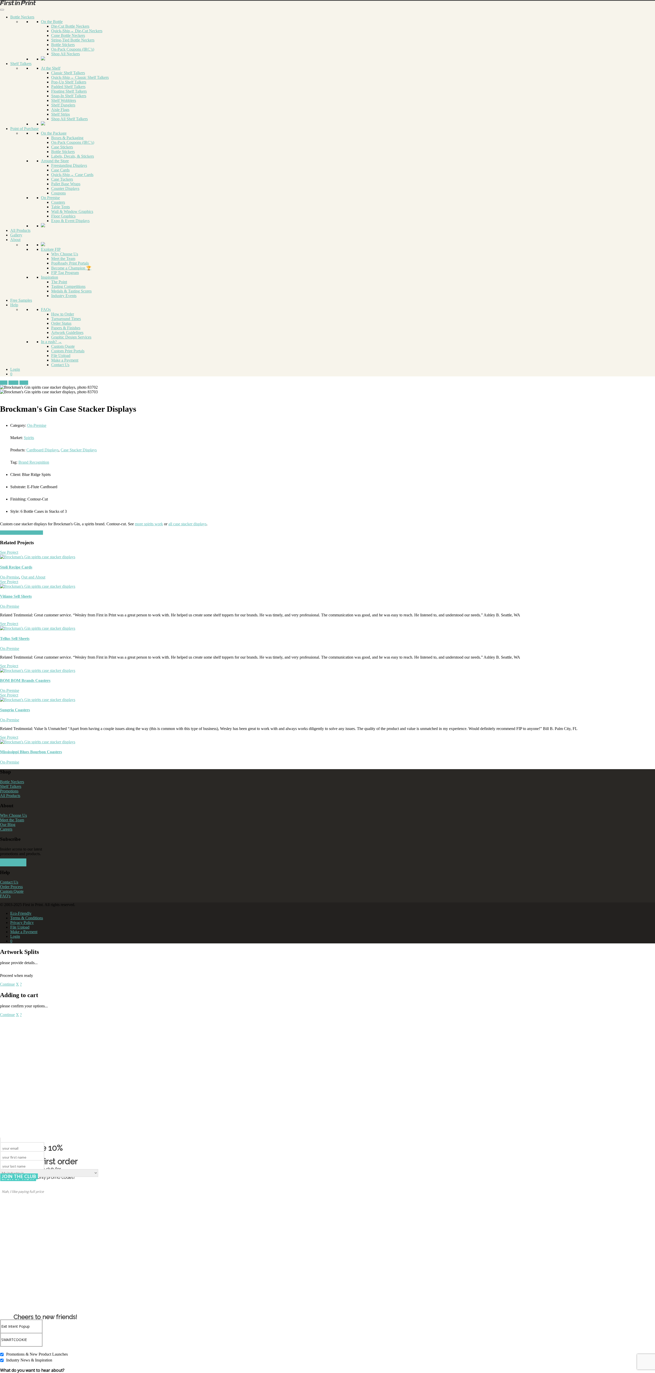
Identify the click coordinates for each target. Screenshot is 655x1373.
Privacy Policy (22, 922)
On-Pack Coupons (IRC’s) (72, 49)
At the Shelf (50, 68)
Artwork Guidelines (67, 332)
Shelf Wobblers (63, 100)
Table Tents (60, 207)
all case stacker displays (187, 524)
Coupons (58, 193)
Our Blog (7, 824)
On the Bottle (52, 21)
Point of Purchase (24, 128)
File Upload (60, 355)
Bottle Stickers (63, 44)
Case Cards (60, 170)
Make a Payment (64, 360)
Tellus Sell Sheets (14, 638)
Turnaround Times (66, 319)
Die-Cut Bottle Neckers (70, 26)
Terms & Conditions (26, 918)
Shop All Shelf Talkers (69, 119)
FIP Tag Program (65, 272)
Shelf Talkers (20, 63)
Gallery (16, 235)
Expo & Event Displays (70, 221)
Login (15, 369)
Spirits (29, 437)
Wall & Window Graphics (72, 211)
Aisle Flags (60, 109)
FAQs (46, 309)
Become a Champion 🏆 (71, 268)
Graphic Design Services (71, 337)
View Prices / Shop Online (21, 532)
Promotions (9, 791)
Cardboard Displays (42, 450)
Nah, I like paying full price (23, 1191)
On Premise (50, 197)
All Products (20, 230)
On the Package (54, 133)
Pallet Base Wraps (65, 184)
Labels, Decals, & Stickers (72, 156)
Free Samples (21, 300)
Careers (6, 829)
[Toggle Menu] (2, 9)
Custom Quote (63, 346)
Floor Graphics (63, 216)
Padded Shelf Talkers (68, 86)
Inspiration (49, 277)
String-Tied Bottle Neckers (72, 40)
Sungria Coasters (15, 710)
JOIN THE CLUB (19, 1176)
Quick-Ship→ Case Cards (72, 174)
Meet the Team (63, 258)
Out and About (33, 577)
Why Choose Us (64, 254)
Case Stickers (62, 147)
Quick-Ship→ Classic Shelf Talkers (80, 77)
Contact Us (60, 365)
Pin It (23, 382)
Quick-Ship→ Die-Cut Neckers (76, 31)
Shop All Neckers (65, 54)
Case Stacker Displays (79, 450)
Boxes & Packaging (67, 138)
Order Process (11, 887)
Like (3, 382)
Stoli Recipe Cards (16, 567)
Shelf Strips (60, 114)
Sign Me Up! (13, 862)
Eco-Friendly (20, 913)
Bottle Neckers (22, 17)
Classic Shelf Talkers (68, 73)
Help (14, 305)
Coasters (58, 202)
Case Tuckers (62, 179)
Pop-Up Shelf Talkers (68, 82)
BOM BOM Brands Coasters (25, 680)
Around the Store (55, 161)
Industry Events (64, 295)
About (15, 239)
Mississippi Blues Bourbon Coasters (31, 752)
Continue (7, 984)
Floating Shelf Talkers (69, 91)
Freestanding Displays (69, 165)
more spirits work (149, 524)
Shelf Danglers (63, 105)
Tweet (13, 382)
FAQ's (5, 896)
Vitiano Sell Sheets (16, 596)
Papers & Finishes (65, 328)
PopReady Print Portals (70, 263)
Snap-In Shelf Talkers (68, 96)
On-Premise (36, 425)
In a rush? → (51, 342)
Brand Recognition (33, 462)
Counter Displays (65, 188)
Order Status (61, 323)
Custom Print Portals (67, 351)
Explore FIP (51, 249)
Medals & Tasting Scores (71, 291)
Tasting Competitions (68, 286)
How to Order (62, 314)
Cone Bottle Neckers (68, 35)
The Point (59, 282)
